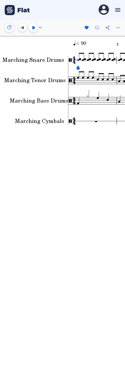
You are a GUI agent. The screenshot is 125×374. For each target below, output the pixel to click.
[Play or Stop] (33, 27)
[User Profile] (104, 10)
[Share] (107, 27)
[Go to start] (22, 28)
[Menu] (117, 10)
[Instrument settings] (9, 27)
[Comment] (97, 27)
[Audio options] (40, 27)
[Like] (86, 27)
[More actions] (118, 27)
